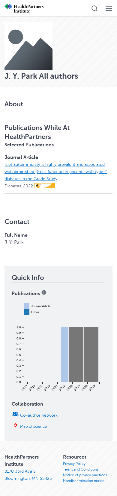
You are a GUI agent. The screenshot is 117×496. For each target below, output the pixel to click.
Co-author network (39, 415)
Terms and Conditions (80, 469)
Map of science (33, 426)
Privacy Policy (74, 464)
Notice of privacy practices (85, 475)
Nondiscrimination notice (83, 481)
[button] (94, 8)
